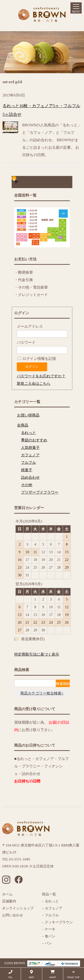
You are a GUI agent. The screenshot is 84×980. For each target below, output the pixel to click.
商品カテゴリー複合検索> (41, 693)
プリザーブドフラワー (39, 492)
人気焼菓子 (30, 448)
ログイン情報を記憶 (38, 359)
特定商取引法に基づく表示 (36, 654)
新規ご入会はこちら (33, 383)
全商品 (22, 425)
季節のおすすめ (34, 440)
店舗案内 (9, 901)
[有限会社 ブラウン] (42, 18)
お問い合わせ (12, 915)
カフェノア (30, 455)
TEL (10, 977)
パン (48, 943)
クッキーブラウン (59, 922)
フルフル (28, 462)
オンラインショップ (18, 908)
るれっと (28, 433)
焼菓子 (26, 470)
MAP (31, 977)
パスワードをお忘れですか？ (41, 376)
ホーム (7, 894)
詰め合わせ (30, 477)
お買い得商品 (28, 415)
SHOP (52, 977)
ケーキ (50, 929)
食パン (50, 936)
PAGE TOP (73, 977)
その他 (26, 485)
